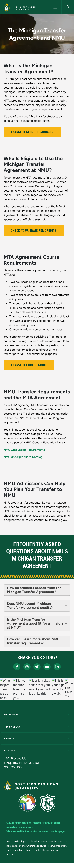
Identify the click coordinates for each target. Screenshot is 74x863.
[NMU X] (37, 666)
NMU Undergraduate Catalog (23, 457)
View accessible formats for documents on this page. (35, 831)
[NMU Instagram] (27, 666)
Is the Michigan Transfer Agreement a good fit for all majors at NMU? (35, 623)
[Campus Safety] (48, 803)
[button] (68, 7)
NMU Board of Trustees (28, 822)
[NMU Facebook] (16, 666)
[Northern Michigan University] (6, 7)
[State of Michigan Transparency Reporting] (27, 803)
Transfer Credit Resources (32, 132)
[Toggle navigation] (55, 7)
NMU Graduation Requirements (24, 449)
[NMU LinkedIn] (57, 666)
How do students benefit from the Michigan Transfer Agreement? (34, 590)
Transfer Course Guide (29, 365)
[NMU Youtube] (47, 666)
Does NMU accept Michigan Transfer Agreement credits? (30, 606)
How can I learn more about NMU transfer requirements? (33, 641)
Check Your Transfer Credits (33, 230)
